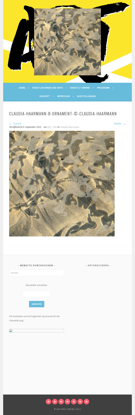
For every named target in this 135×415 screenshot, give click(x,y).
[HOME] (48, 401)
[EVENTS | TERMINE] (61, 401)
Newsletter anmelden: (36, 285)
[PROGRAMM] (67, 401)
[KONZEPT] (74, 401)
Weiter (118, 123)
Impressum (63, 96)
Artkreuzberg (98, 265)
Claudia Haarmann (69, 127)
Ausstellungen (86, 96)
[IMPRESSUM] (80, 401)
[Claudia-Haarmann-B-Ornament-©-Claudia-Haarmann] (62, 235)
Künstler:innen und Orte (47, 87)
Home (22, 87)
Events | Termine (80, 87)
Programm (103, 87)
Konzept (45, 96)
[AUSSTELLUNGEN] (86, 401)
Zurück (17, 123)
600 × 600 (52, 127)
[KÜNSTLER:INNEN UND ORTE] (55, 401)
